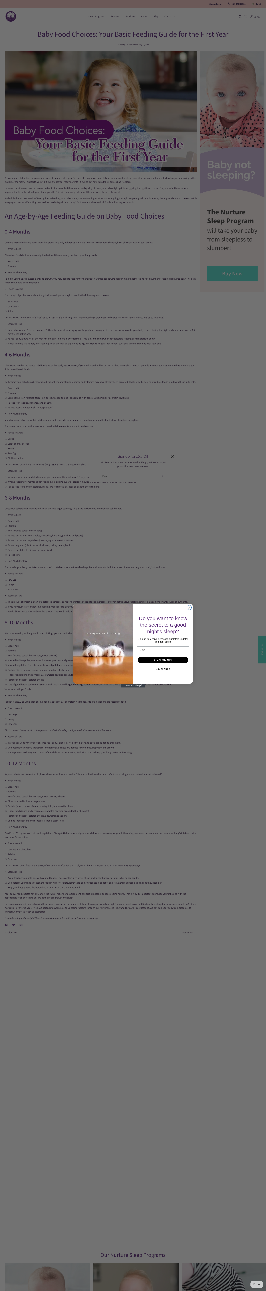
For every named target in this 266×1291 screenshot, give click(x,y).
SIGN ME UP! (163, 660)
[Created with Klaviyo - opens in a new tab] (133, 685)
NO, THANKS (163, 669)
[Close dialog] (189, 607)
